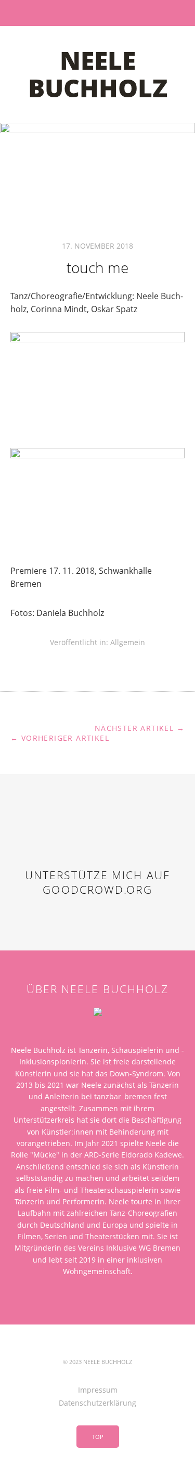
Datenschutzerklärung (97, 1403)
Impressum (98, 1390)
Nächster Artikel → (140, 728)
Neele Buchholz (97, 74)
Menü (97, 13)
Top (97, 1437)
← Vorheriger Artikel (59, 738)
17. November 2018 (97, 246)
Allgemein (127, 642)
